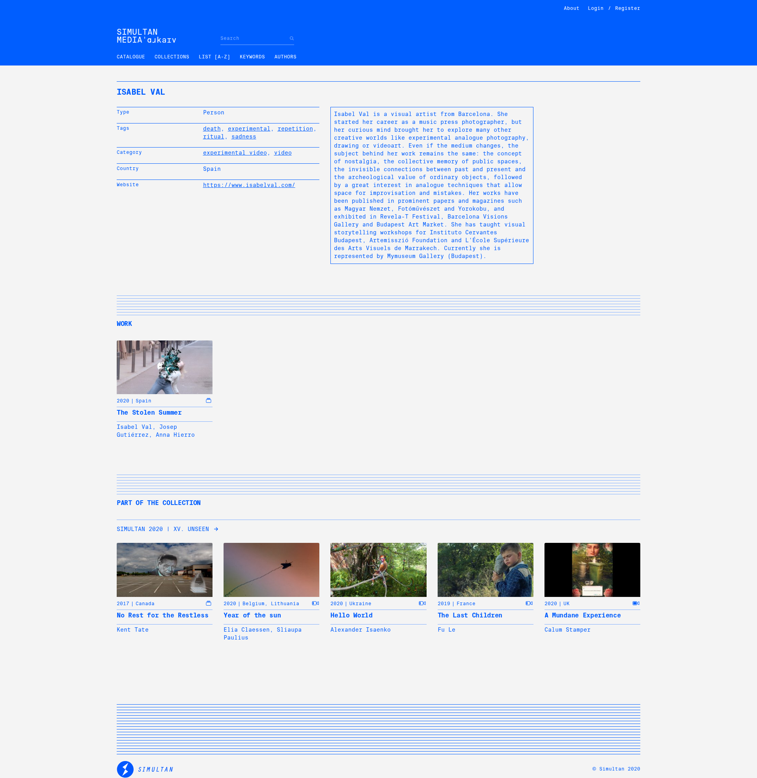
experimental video (235, 152)
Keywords (252, 57)
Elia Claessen (247, 629)
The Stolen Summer (149, 412)
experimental (249, 128)
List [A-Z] (214, 57)
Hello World (351, 615)
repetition (295, 128)
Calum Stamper (567, 629)
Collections (172, 57)
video (283, 152)
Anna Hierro (175, 434)
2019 (444, 603)
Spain (143, 401)
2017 (123, 603)
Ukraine (360, 603)
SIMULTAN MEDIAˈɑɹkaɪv (147, 36)
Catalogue (131, 57)
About (572, 8)
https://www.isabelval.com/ (249, 185)
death (212, 128)
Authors (285, 57)
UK (566, 603)
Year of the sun (252, 615)
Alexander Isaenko (360, 629)
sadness (243, 136)
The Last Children (470, 615)
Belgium (253, 603)
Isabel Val (134, 426)
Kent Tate (133, 629)
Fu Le (446, 629)
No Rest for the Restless (162, 615)
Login (596, 8)
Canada (145, 603)
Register (627, 8)
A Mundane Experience (582, 615)
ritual (213, 136)
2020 (123, 401)
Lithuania (285, 603)
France (466, 603)
